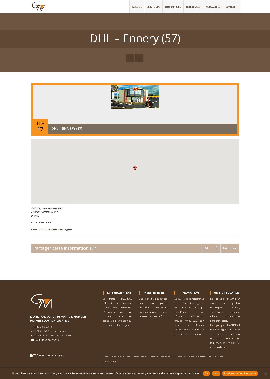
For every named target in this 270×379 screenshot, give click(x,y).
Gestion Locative (226, 292)
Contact (231, 6)
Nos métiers (173, 6)
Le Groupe (153, 6)
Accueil (137, 6)
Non (216, 373)
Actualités (213, 6)
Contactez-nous (110, 361)
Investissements (141, 356)
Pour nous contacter (46, 340)
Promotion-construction (163, 356)
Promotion (190, 292)
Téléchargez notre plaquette (49, 355)
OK (206, 373)
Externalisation (119, 292)
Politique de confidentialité (240, 373)
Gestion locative (186, 356)
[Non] (265, 373)
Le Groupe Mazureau (121, 356)
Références (193, 6)
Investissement (155, 292)
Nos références (203, 356)
